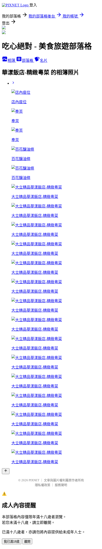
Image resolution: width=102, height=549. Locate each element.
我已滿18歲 (11, 541)
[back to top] (5, 471)
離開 (27, 541)
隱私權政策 (42, 485)
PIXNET (34, 480)
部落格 (28, 60)
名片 (43, 60)
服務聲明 (61, 485)
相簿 (12, 60)
